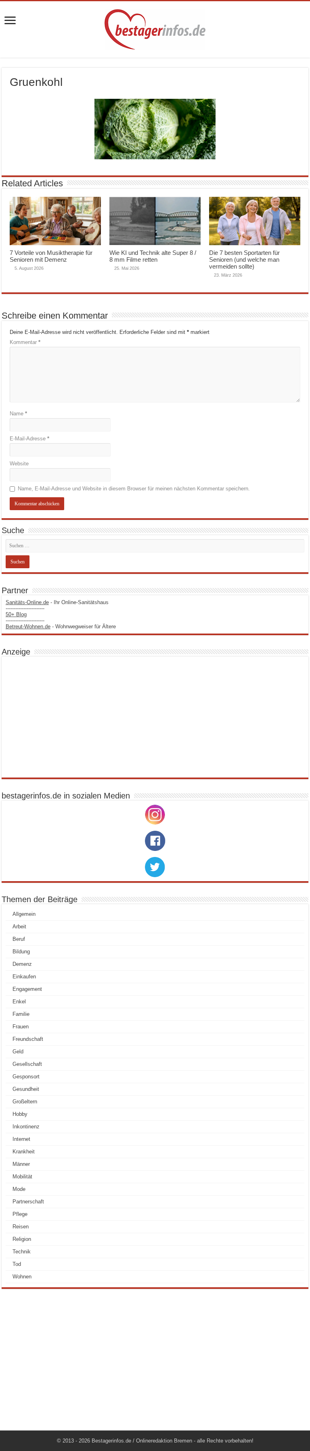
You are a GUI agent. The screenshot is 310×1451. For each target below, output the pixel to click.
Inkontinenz (26, 1127)
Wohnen (22, 1277)
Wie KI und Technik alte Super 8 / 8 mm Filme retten (152, 256)
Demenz (22, 964)
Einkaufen (24, 977)
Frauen (21, 1027)
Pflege (20, 1214)
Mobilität (22, 1177)
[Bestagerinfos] (155, 29)
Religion (22, 1239)
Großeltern (25, 1102)
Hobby (20, 1114)
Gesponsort (26, 1077)
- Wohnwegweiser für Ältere (61, 626)
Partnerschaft (28, 1202)
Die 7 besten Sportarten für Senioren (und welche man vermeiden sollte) (244, 259)
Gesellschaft (27, 1064)
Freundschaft (28, 1039)
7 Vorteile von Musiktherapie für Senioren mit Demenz (51, 256)
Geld (18, 1052)
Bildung (21, 952)
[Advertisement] (155, 717)
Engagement (27, 989)
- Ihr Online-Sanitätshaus (57, 602)
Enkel (19, 1002)
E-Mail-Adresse (29, 439)
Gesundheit (26, 1089)
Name (18, 414)
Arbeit (19, 927)
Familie (21, 1014)
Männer (21, 1164)
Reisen (21, 1227)
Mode (19, 1189)
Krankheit (24, 1152)
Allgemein (24, 914)
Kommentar (25, 342)
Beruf (19, 939)
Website (19, 464)
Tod (17, 1264)
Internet (21, 1139)
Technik (22, 1252)
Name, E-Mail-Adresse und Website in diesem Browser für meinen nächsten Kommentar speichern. (134, 489)
